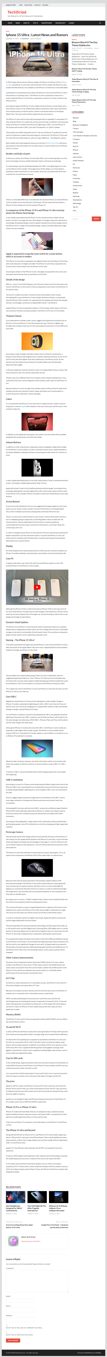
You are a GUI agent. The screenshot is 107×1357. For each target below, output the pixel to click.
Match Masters (78, 161)
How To (26, 23)
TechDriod (17, 12)
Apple (23, 406)
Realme (75, 193)
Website (9, 1315)
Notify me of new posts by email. (19, 1335)
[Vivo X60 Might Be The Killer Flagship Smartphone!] (37, 1198)
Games (71, 23)
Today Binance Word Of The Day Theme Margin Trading (84, 90)
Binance (74, 39)
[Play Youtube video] (37, 587)
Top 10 (35, 23)
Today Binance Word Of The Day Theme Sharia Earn (84, 101)
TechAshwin (89, 48)
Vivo (74, 210)
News (18, 23)
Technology (60, 23)
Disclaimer (45, 5)
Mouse (75, 171)
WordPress (89, 1353)
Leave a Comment (35, 38)
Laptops (76, 153)
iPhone (75, 150)
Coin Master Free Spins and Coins (85, 136)
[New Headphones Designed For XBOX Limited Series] (15, 1198)
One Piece (76, 178)
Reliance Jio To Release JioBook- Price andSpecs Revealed (58, 1208)
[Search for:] (86, 218)
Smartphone (46, 23)
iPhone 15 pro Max (52, 143)
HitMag (98, 1353)
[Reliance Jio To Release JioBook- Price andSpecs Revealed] (58, 1198)
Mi (74, 164)
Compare (76, 139)
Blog (74, 121)
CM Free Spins (78, 132)
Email (9, 1306)
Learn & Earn (77, 157)
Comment (10, 1268)
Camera (75, 128)
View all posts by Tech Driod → (31, 1241)
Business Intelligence (80, 125)
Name (8, 1296)
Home (21, 5)
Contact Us (37, 5)
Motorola (76, 168)
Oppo (75, 189)
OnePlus (76, 182)
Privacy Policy (28, 5)
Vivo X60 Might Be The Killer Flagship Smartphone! (36, 1208)
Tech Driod (25, 38)
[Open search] (100, 23)
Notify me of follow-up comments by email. (24, 1328)
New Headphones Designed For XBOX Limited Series (14, 1208)
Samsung (76, 196)
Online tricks (77, 185)
